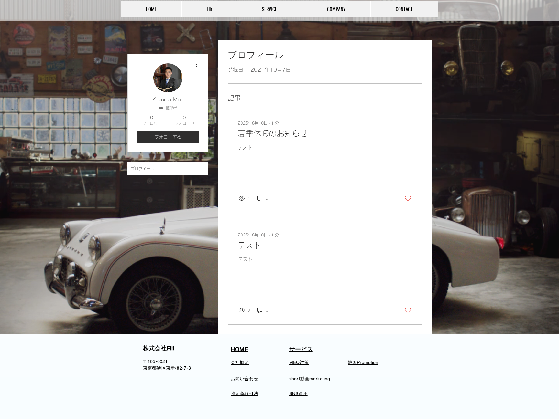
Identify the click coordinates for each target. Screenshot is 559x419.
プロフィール (142, 169)
